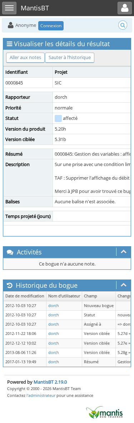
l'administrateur (40, 395)
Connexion (50, 26)
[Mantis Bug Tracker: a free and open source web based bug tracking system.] (104, 412)
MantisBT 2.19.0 (50, 382)
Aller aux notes (25, 57)
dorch (53, 305)
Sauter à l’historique (70, 57)
